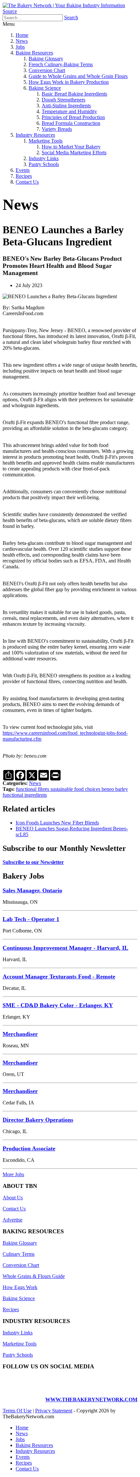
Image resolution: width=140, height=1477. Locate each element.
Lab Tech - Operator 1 (31, 919)
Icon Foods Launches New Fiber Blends (57, 822)
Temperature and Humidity (69, 111)
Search (71, 17)
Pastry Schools (44, 164)
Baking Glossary (46, 58)
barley (121, 789)
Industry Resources (35, 135)
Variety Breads (57, 129)
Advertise (12, 1220)
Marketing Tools (46, 141)
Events (23, 170)
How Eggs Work (20, 1287)
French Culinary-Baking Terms (61, 64)
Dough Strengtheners (63, 99)
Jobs (20, 47)
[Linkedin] (113, 1388)
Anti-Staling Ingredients (66, 105)
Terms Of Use (17, 1410)
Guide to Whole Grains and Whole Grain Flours (78, 76)
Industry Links (44, 158)
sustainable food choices (76, 789)
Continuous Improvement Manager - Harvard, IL (65, 948)
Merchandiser (20, 1034)
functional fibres (33, 789)
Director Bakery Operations (38, 1119)
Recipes (24, 176)
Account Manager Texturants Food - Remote (59, 976)
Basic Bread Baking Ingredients (74, 94)
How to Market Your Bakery (71, 146)
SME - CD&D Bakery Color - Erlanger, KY (58, 1005)
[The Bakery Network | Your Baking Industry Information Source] (70, 11)
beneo (108, 789)
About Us (13, 1197)
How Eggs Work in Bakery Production (69, 82)
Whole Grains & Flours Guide (34, 1276)
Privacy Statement (53, 1410)
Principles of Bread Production (73, 117)
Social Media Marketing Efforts (74, 152)
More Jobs (13, 1174)
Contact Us (27, 182)
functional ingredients (25, 795)
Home (22, 35)
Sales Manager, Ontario (32, 890)
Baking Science (45, 88)
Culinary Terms (19, 1254)
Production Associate (29, 1148)
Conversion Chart (47, 70)
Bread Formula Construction (71, 123)
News (22, 41)
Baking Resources (34, 52)
